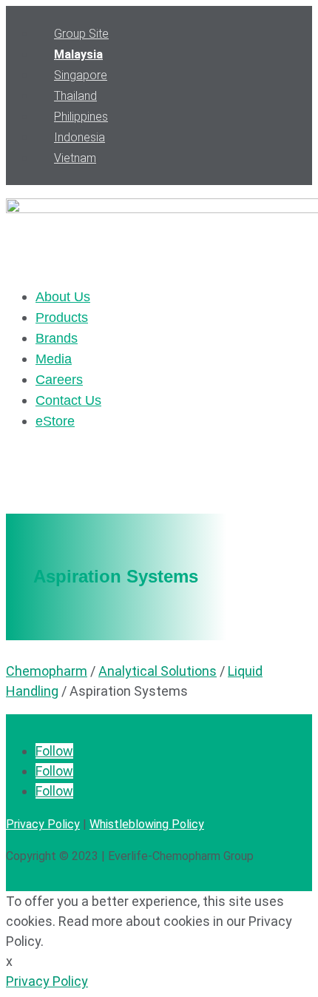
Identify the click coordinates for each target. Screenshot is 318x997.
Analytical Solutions (157, 671)
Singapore (80, 75)
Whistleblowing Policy (146, 824)
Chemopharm (46, 671)
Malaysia (78, 54)
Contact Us (68, 400)
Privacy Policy (43, 824)
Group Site (81, 34)
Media (53, 359)
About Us (62, 296)
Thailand (75, 96)
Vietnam (75, 158)
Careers (59, 379)
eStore (55, 421)
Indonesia (79, 137)
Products (61, 317)
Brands (56, 338)
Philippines (81, 117)
